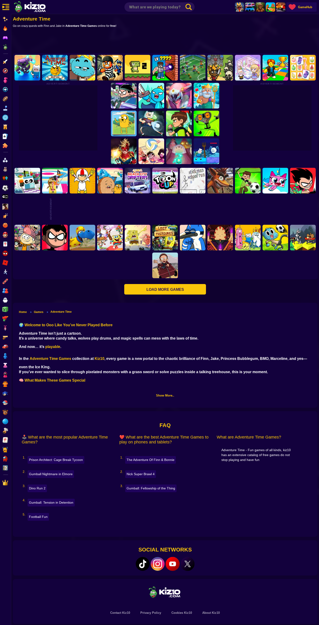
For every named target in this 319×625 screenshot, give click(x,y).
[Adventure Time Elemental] (248, 237)
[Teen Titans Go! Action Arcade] (55, 237)
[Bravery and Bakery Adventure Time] (206, 151)
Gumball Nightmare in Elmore (51, 474)
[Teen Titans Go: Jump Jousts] (303, 180)
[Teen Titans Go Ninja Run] (123, 96)
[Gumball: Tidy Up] (82, 68)
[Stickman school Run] (193, 180)
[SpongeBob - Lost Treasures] (165, 237)
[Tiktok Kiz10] (143, 564)
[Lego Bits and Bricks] (27, 180)
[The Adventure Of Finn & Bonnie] (151, 123)
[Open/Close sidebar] (6, 7)
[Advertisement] (165, 41)
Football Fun (38, 517)
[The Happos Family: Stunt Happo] (82, 237)
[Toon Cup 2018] (165, 180)
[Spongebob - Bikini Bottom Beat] (137, 237)
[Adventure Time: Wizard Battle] (178, 151)
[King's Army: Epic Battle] (220, 68)
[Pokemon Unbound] (178, 96)
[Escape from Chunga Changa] (260, 7)
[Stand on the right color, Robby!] (275, 68)
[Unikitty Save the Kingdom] (275, 180)
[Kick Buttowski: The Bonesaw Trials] (82, 180)
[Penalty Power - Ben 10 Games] (248, 180)
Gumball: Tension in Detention (51, 502)
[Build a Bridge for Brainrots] (270, 7)
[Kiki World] (248, 68)
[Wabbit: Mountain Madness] (303, 237)
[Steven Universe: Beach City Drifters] (137, 180)
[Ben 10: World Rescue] (178, 123)
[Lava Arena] (280, 7)
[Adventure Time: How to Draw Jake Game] (123, 123)
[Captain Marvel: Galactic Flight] (123, 151)
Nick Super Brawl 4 (141, 474)
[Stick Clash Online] (151, 96)
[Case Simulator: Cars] (250, 7)
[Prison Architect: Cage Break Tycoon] (110, 68)
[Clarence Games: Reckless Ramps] (165, 265)
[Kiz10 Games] (165, 592)
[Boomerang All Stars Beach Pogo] (55, 180)
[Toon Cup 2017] (275, 237)
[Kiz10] (37, 7)
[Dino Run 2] (137, 68)
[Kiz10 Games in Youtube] (173, 564)
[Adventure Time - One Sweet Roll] (110, 180)
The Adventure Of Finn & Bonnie (150, 460)
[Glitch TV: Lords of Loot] (193, 237)
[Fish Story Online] (206, 96)
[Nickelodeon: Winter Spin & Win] (110, 237)
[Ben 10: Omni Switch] (206, 123)
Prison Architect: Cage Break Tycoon (56, 460)
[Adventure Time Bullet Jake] (55, 68)
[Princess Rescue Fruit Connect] (303, 68)
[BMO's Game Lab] (27, 68)
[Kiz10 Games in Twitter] (188, 564)
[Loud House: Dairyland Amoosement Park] (27, 237)
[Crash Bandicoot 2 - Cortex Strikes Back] (220, 180)
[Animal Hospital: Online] (239, 7)
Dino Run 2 (37, 488)
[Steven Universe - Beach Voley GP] (151, 151)
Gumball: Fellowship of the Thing (151, 488)
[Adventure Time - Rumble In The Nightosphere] (220, 237)
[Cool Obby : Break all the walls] (165, 68)
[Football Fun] (193, 68)
